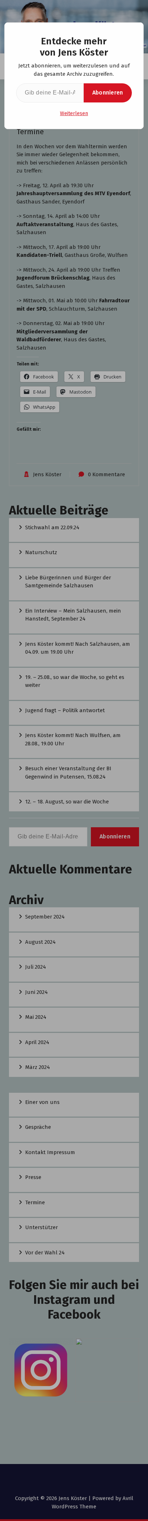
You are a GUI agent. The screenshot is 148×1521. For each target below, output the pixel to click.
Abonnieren (107, 92)
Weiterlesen (74, 113)
